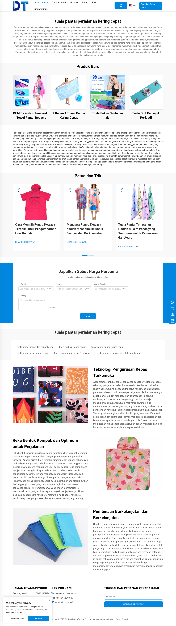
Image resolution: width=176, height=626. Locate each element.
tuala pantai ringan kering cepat (107, 347)
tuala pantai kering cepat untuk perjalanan (118, 353)
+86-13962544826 (68, 593)
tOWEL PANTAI (42, 593)
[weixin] (172, 315)
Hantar (88, 316)
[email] (172, 309)
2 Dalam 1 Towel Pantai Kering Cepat (68, 115)
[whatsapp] (172, 302)
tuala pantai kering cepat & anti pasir (72, 353)
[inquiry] (172, 321)
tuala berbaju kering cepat (72, 347)
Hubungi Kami (40, 8)
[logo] (21, 5)
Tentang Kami (20, 593)
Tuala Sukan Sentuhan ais (107, 115)
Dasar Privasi (122, 619)
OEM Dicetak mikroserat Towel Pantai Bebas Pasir (30, 115)
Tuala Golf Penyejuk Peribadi (146, 115)
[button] (84, 255)
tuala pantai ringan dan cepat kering (35, 347)
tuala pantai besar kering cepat (32, 353)
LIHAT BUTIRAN (30, 92)
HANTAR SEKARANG (134, 604)
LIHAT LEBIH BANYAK (25, 242)
